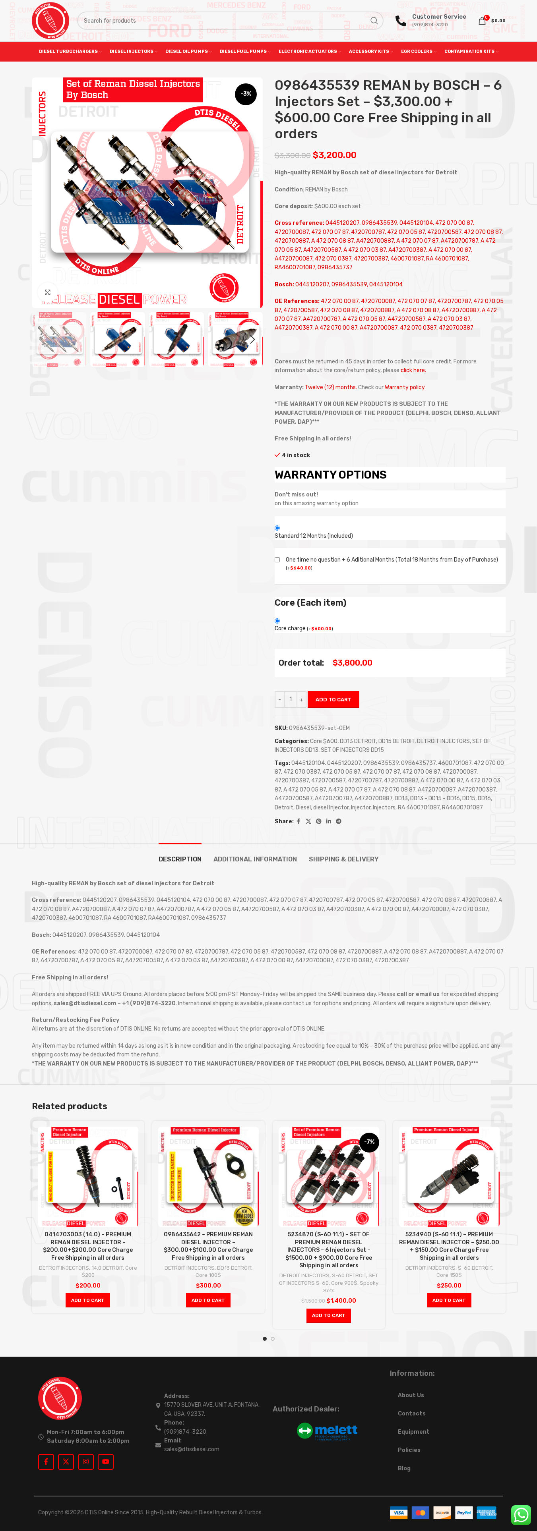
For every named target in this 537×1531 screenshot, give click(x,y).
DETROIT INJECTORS (443, 741)
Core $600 (323, 741)
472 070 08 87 (421, 771)
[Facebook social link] (298, 821)
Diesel (303, 807)
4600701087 (454, 763)
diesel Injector (331, 807)
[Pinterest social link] (319, 821)
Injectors (384, 807)
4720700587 (328, 780)
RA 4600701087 (419, 807)
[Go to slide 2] (273, 1339)
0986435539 (381, 763)
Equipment (414, 1432)
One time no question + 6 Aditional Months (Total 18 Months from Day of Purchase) (392, 559)
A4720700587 (293, 798)
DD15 (468, 798)
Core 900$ (344, 1283)
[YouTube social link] (106, 1462)
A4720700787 (333, 798)
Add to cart (333, 700)
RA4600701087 (462, 807)
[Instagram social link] (86, 1462)
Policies (409, 1450)
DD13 (401, 798)
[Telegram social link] (338, 821)
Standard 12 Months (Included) (314, 536)
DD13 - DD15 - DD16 (435, 798)
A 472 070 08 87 (394, 789)
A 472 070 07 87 (349, 789)
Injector (360, 807)
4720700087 (459, 771)
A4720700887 (373, 798)
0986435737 (418, 763)
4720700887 (401, 780)
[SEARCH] (374, 21)
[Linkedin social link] (328, 821)
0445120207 (344, 763)
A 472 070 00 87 (442, 780)
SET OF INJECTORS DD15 (352, 750)
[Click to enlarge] (48, 292)
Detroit (284, 807)
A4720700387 (477, 789)
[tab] (180, 855)
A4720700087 (437, 789)
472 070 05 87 (341, 771)
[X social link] (308, 821)
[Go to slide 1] (265, 1339)
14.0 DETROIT (107, 1268)
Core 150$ (449, 1275)
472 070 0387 (301, 771)
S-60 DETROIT (349, 1275)
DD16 (484, 798)
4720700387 (292, 780)
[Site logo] (50, 20)
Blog (404, 1468)
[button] (42, 339)
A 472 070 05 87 (304, 789)
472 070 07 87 (381, 771)
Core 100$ (208, 1275)
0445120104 (308, 763)
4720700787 (365, 780)
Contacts (412, 1413)
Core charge (304, 628)
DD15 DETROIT (396, 741)
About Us (411, 1395)
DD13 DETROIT (358, 741)
